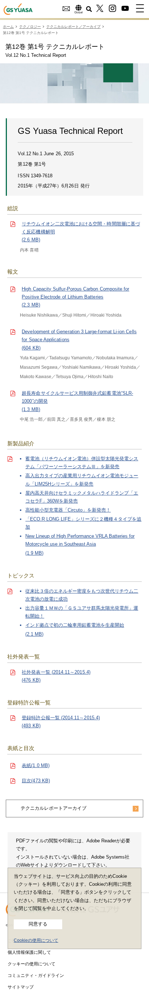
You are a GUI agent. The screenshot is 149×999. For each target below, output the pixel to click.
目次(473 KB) (36, 780)
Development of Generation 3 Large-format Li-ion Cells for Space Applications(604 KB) (79, 339)
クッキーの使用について (31, 963)
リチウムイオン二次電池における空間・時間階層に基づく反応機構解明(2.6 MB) (81, 231)
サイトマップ (21, 987)
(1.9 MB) (83, 506)
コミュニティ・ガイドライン (36, 975)
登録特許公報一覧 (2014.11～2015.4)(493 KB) (61, 721)
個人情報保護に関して (29, 952)
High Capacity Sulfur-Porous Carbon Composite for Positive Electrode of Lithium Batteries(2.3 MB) (75, 297)
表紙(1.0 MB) (36, 765)
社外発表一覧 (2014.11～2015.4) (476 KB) (56, 676)
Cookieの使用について (36, 940)
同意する (38, 924)
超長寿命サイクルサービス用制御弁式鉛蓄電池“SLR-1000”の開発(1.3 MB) (77, 401)
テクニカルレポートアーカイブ (53, 808)
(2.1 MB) (81, 612)
